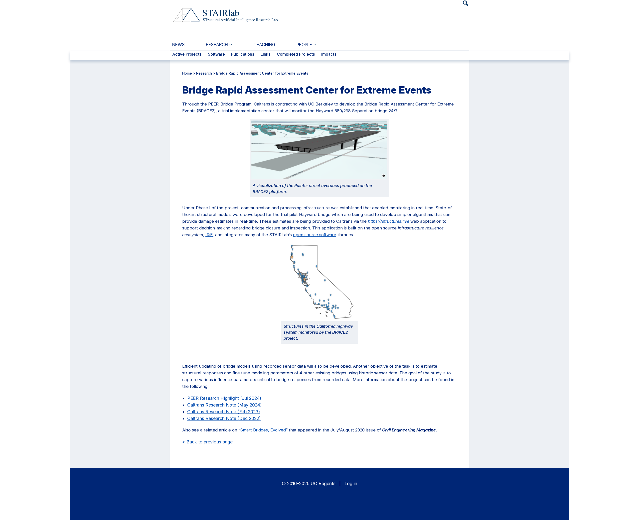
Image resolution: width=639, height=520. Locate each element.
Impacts (328, 54)
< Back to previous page (207, 441)
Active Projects (187, 54)
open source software (314, 234)
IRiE (209, 234)
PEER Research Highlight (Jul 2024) (224, 398)
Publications (242, 54)
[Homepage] (225, 11)
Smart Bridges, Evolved (263, 429)
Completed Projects (296, 54)
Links (266, 54)
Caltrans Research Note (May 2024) (224, 405)
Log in (350, 483)
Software (216, 54)
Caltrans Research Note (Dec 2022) (224, 418)
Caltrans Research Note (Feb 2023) (223, 411)
